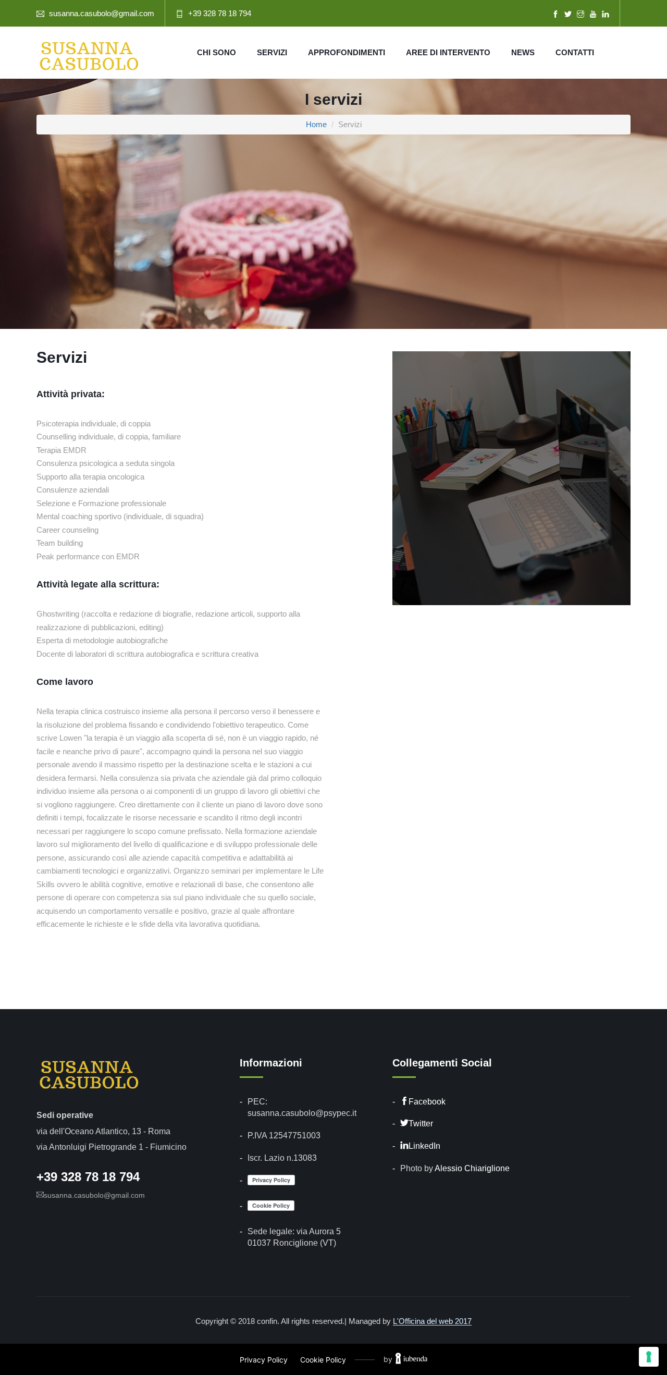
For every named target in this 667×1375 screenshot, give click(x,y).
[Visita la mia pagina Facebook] (555, 14)
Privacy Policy (264, 1359)
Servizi (272, 52)
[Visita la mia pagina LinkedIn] (605, 14)
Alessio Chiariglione (472, 1168)
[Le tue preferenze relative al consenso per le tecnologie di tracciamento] (649, 1357)
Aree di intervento (448, 52)
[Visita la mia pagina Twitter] (568, 14)
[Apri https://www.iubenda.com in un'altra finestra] (411, 1360)
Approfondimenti (346, 52)
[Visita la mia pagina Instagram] (580, 14)
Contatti (574, 52)
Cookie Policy (323, 1359)
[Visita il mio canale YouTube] (593, 14)
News (523, 52)
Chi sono (216, 52)
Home (316, 124)
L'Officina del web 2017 (432, 1321)
